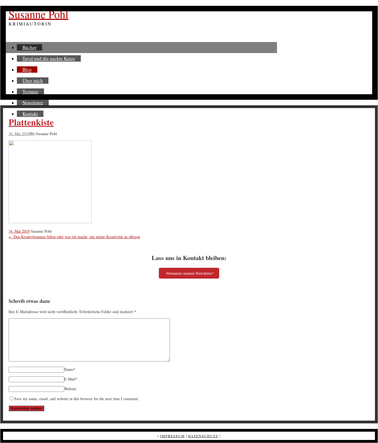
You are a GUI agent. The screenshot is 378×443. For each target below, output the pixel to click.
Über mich (32, 80)
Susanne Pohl (38, 14)
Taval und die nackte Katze (48, 58)
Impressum (172, 436)
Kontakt (30, 114)
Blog (27, 69)
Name (69, 369)
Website (70, 388)
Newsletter (32, 102)
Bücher (29, 47)
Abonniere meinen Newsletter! (190, 273)
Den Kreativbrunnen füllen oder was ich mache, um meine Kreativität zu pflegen (74, 236)
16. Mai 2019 (19, 133)
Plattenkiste (31, 122)
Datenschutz (203, 436)
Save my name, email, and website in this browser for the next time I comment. (76, 398)
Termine (30, 91)
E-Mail (70, 379)
